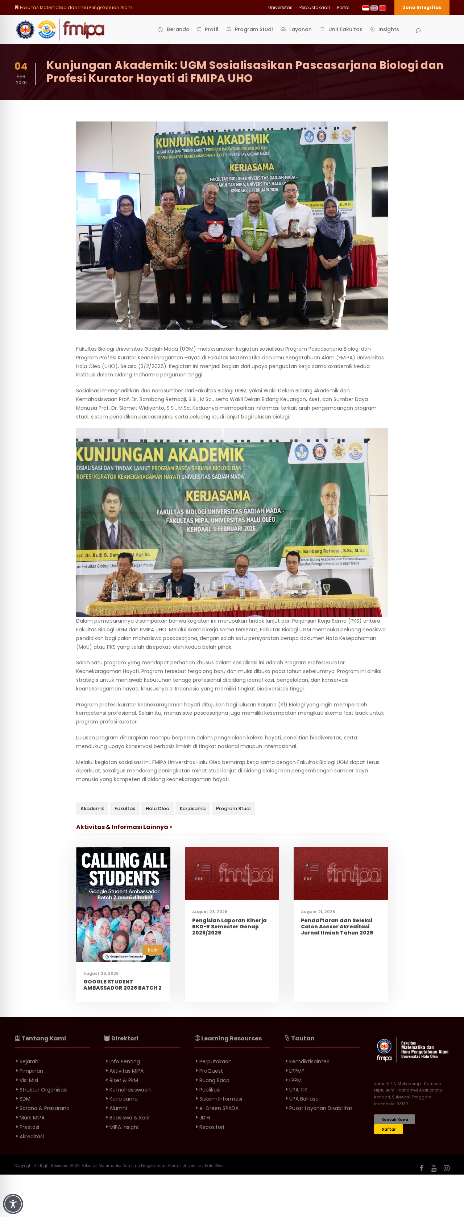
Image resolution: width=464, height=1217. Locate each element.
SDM (25, 1098)
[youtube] (433, 1168)
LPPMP (296, 1070)
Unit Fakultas (345, 29)
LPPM (295, 1080)
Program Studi (254, 29)
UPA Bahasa (304, 1098)
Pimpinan (31, 1070)
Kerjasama (193, 808)
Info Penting (124, 1061)
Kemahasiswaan (130, 1089)
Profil (211, 29)
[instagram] (447, 1168)
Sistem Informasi (220, 1098)
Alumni (118, 1108)
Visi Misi (29, 1080)
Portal (343, 7)
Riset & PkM (123, 1080)
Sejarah (29, 1061)
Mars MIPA (32, 1117)
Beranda (178, 29)
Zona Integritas (422, 7)
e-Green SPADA (219, 1108)
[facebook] (421, 1168)
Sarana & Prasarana (45, 1108)
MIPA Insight (124, 1127)
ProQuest (211, 1070)
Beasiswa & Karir (129, 1117)
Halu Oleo (157, 808)
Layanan (300, 29)
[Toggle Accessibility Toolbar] (13, 1204)
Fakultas (125, 808)
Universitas (280, 7)
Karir (153, 950)
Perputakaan (215, 1061)
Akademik (92, 808)
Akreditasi (32, 1136)
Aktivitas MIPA (126, 1070)
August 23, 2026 (209, 912)
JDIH (204, 1117)
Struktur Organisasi (43, 1089)
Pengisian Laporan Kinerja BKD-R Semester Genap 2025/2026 (229, 926)
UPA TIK (298, 1089)
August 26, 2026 (101, 973)
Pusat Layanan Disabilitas (321, 1108)
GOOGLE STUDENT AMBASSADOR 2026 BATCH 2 (122, 984)
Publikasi (209, 1089)
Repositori (211, 1127)
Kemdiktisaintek (309, 1061)
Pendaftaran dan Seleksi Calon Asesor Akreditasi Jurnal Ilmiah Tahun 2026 (337, 926)
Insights (388, 29)
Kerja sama (123, 1098)
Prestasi (29, 1127)
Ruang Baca (214, 1080)
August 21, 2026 (318, 912)
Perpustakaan (314, 7)
